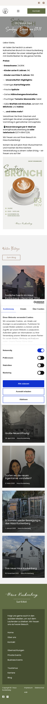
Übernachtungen (16, 650)
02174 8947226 (22, 132)
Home (10, 632)
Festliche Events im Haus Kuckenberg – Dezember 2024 (22, 297)
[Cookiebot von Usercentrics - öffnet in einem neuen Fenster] (33, 302)
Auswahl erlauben (23, 392)
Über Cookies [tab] (38, 309)
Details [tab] (23, 309)
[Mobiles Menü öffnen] (18, 11)
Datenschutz (39, 688)
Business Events (15, 660)
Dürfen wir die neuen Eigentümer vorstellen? (18, 477)
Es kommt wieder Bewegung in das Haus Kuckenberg (22, 522)
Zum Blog (11, 257)
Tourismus (13, 668)
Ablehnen (24, 399)
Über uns (12, 637)
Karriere (11, 672)
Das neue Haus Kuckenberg (21, 568)
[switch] (40, 358)
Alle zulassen (23, 384)
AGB (25, 692)
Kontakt (36, 11)
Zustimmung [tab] (8, 309)
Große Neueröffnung (17, 433)
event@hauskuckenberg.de (16, 129)
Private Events (14, 655)
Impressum (28, 688)
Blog (10, 677)
